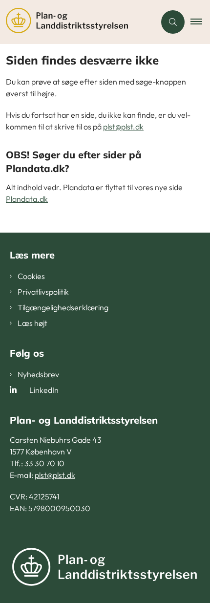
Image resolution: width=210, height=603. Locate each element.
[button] (200, 22)
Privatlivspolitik (43, 292)
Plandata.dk (27, 199)
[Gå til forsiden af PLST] (77, 22)
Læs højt (32, 323)
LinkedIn (44, 390)
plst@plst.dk (123, 126)
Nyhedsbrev (38, 374)
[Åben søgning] (173, 22)
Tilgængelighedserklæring (63, 307)
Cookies (31, 276)
